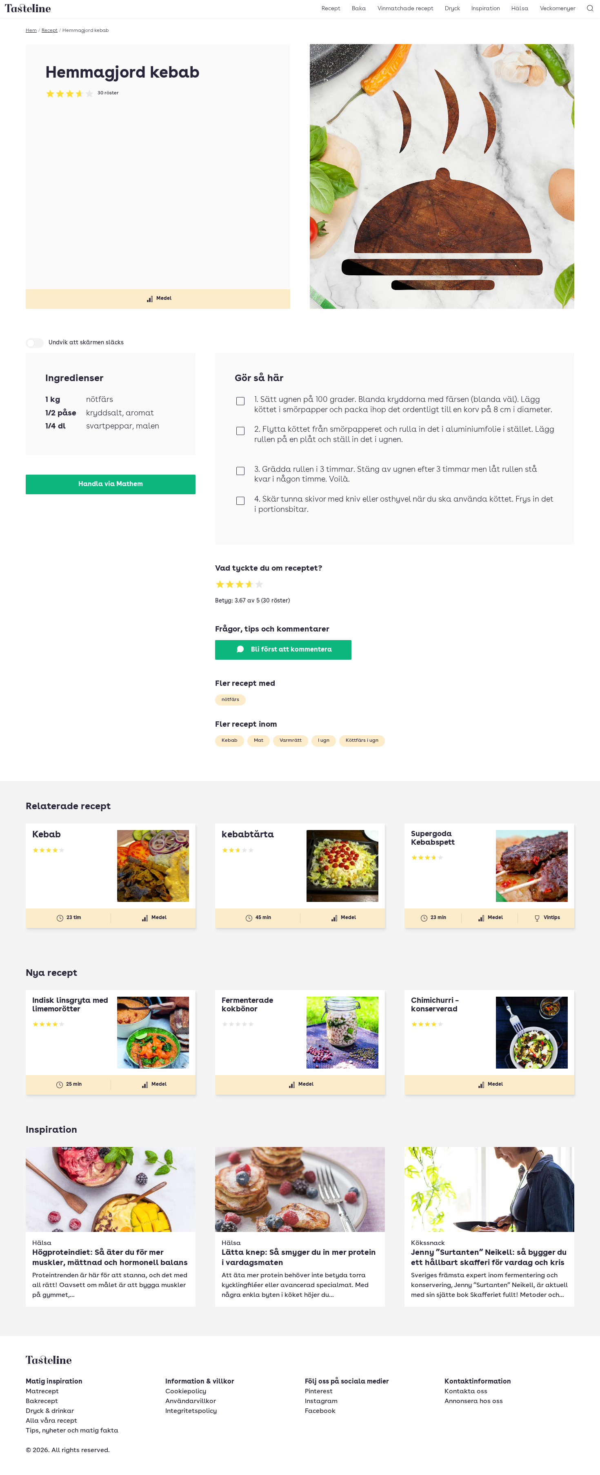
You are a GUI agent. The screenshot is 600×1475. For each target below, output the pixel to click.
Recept (331, 8)
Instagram (321, 1401)
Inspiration (485, 8)
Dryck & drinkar (50, 1411)
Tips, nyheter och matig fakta (72, 1431)
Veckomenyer (558, 8)
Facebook (320, 1411)
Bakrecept (42, 1401)
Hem (31, 30)
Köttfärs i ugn (362, 740)
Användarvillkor (190, 1401)
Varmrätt (291, 740)
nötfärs (230, 699)
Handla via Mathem (110, 484)
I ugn (323, 740)
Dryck (452, 8)
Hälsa (520, 8)
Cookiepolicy (185, 1391)
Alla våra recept (51, 1421)
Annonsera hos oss (473, 1401)
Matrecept (42, 1391)
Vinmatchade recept (405, 8)
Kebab (230, 740)
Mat (258, 740)
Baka (359, 8)
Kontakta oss (465, 1391)
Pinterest (319, 1391)
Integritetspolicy (191, 1411)
